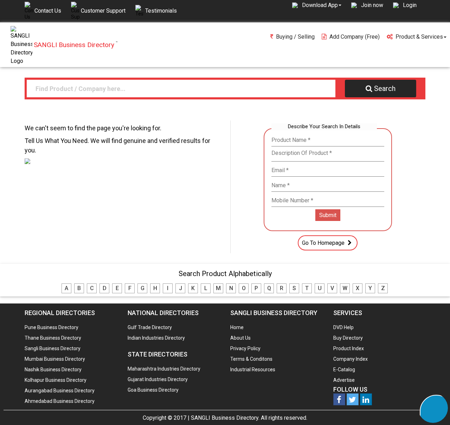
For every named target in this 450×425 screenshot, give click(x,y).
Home (237, 327)
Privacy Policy (245, 348)
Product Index (348, 348)
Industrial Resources (252, 369)
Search (385, 88)
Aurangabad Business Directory (60, 390)
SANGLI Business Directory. (225, 417)
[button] (321, 5)
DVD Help (343, 327)
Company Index (350, 359)
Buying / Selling (295, 36)
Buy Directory (348, 338)
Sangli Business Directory (53, 348)
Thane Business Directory (53, 338)
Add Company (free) (354, 36)
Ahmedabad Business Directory (60, 401)
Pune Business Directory (51, 327)
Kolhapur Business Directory (55, 380)
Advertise (344, 380)
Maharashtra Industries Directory (164, 369)
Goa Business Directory (153, 390)
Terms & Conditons (251, 359)
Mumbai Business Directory (55, 359)
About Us (240, 338)
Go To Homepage (324, 243)
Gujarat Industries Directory (158, 379)
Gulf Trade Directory (150, 327)
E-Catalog (344, 369)
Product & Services (419, 36)
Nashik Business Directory (53, 369)
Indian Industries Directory (156, 338)
